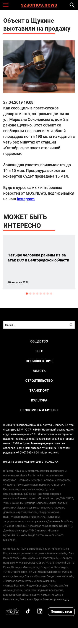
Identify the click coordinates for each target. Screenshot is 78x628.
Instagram (26, 198)
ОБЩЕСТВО (39, 341)
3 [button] (34, 293)
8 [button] (51, 293)
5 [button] (41, 293)
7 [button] (48, 293)
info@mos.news (49, 452)
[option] (39, 262)
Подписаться (61, 611)
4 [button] (37, 293)
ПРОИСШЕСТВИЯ (39, 361)
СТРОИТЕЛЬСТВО (39, 380)
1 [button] (27, 293)
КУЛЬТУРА (39, 400)
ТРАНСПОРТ (39, 390)
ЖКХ (39, 351)
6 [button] (44, 293)
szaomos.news (39, 5)
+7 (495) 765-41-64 (27, 452)
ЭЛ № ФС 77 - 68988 (28, 429)
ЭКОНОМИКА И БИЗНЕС (39, 410)
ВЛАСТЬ (39, 370)
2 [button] (30, 293)
